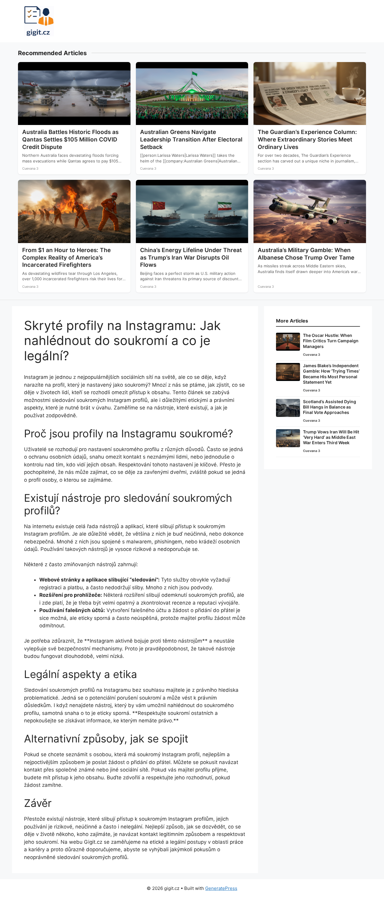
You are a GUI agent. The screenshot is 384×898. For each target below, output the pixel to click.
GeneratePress (221, 888)
